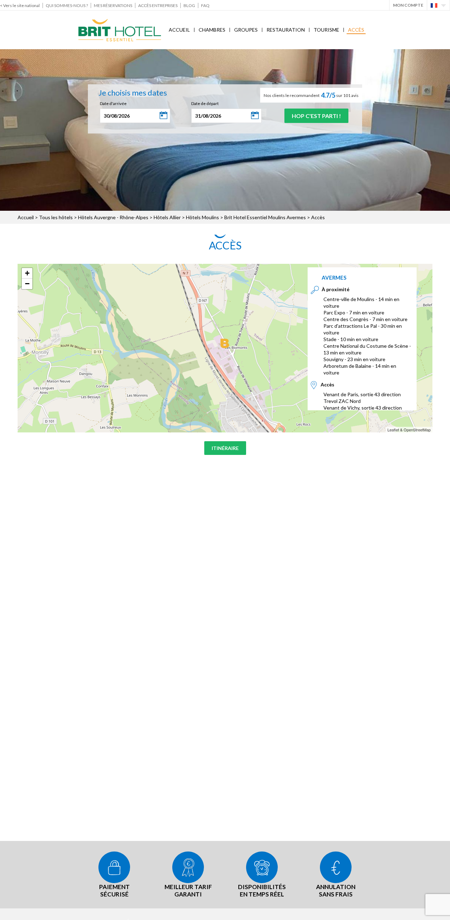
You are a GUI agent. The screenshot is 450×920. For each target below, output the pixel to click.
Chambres (212, 30)
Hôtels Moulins (202, 217)
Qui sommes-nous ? (67, 5)
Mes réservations (113, 5)
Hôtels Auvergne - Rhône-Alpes (113, 217)
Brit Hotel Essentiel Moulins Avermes (265, 217)
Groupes (246, 30)
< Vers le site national (20, 5)
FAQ (205, 5)
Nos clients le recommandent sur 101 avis (311, 95)
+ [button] (27, 273)
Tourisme (326, 30)
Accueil (179, 30)
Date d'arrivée (113, 103)
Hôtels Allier (167, 217)
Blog (189, 5)
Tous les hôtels (56, 217)
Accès (356, 30)
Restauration (285, 30)
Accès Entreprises (158, 5)
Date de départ (205, 103)
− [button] (27, 283)
